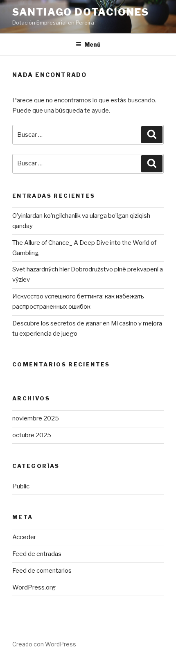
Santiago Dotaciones (80, 12)
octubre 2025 (31, 435)
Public (20, 486)
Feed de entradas (36, 554)
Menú (92, 44)
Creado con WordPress (44, 644)
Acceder (24, 537)
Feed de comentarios (42, 570)
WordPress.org (34, 587)
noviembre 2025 (35, 418)
